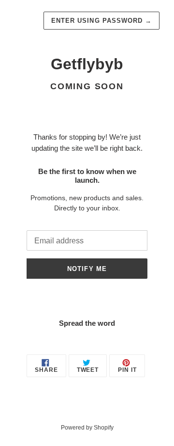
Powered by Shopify (87, 427)
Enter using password (101, 20)
